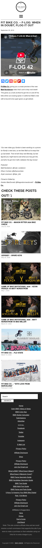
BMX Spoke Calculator (21, 415)
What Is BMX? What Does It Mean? (21, 471)
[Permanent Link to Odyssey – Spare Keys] (21, 242)
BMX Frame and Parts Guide (21, 489)
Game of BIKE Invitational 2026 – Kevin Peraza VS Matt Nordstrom (19, 287)
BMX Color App (21, 412)
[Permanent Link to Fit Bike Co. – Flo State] (21, 340)
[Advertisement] (21, 123)
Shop (21, 457)
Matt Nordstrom (7, 89)
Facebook (21, 428)
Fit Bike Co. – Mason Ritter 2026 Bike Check (18, 223)
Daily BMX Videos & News (21, 409)
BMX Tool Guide (21, 483)
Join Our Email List (21, 467)
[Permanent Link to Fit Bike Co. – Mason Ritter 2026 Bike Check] (21, 209)
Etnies (21, 516)
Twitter (21, 432)
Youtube (21, 436)
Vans (21, 513)
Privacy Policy (21, 448)
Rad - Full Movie (21, 495)
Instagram (21, 440)
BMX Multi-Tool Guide (21, 486)
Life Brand (21, 522)
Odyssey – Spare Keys (11, 255)
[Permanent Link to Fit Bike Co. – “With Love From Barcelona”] (21, 371)
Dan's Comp (21, 519)
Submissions (21, 418)
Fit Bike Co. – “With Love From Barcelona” (15, 385)
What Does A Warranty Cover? (21, 474)
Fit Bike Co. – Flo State (12, 352)
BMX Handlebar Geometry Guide (21, 480)
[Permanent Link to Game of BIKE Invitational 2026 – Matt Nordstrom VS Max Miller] (21, 307)
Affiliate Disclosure (21, 452)
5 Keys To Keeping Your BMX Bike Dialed (21, 492)
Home (21, 406)
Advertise (21, 421)
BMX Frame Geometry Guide (21, 477)
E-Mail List (21, 444)
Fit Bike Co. (5, 86)
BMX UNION (21, 7)
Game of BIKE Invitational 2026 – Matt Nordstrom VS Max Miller (19, 320)
